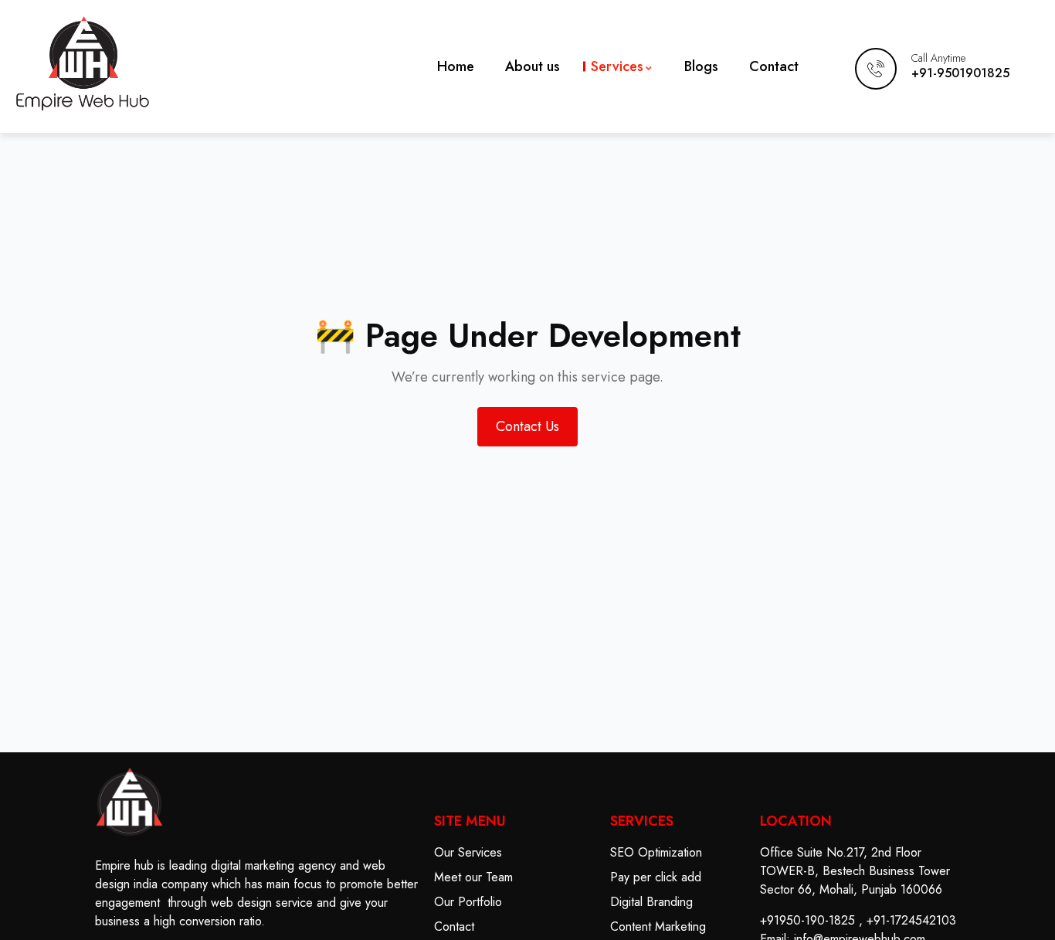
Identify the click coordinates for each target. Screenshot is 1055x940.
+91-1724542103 (911, 920)
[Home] (82, 63)
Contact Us (527, 426)
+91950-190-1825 (807, 920)
